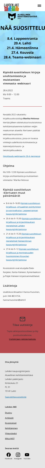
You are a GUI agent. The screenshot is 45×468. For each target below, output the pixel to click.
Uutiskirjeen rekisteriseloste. (22, 339)
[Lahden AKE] (11, 5)
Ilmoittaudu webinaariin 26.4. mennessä (21, 156)
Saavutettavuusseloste (15, 397)
